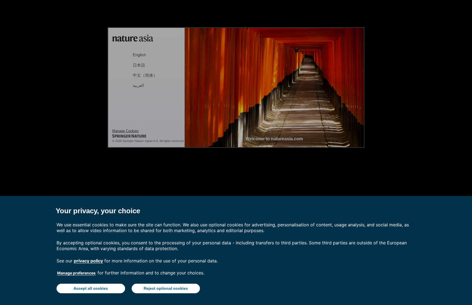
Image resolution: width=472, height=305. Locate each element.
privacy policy (88, 260)
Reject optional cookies (166, 288)
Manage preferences (76, 273)
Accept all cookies (90, 288)
